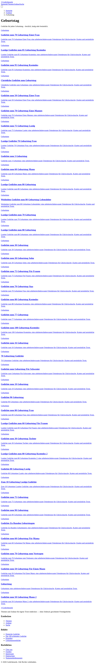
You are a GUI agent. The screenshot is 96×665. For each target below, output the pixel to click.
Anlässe (17, 4)
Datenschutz (10, 656)
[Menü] (2, 6)
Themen (11, 4)
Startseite (4, 4)
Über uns (9, 650)
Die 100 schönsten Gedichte (16, 636)
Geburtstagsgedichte (13, 640)
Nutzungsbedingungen (14, 658)
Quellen (8, 652)
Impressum (10, 654)
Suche (22, 4)
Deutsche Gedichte (13, 634)
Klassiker (9, 638)
